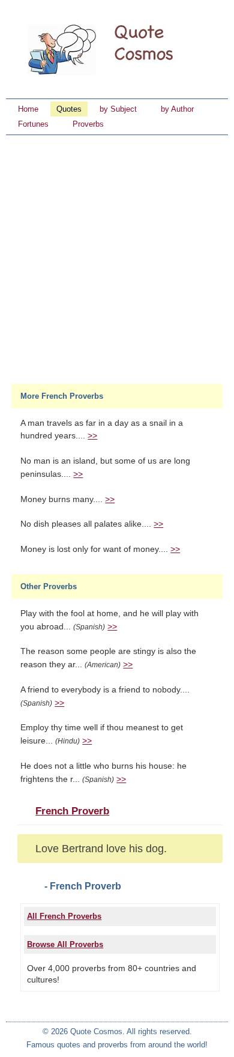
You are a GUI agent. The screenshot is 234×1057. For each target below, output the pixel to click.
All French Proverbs (64, 916)
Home (28, 109)
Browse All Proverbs (65, 944)
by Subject (118, 109)
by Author (177, 109)
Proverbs (88, 124)
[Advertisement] (117, 258)
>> (92, 435)
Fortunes (33, 124)
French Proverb (72, 811)
